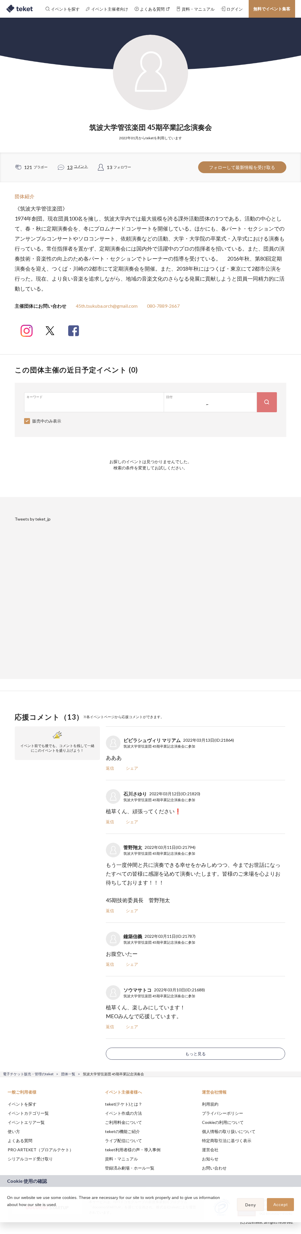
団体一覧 (68, 1074)
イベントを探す (22, 1104)
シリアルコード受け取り (30, 1158)
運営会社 (210, 1149)
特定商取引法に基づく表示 (226, 1140)
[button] (8, 1212)
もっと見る (195, 1053)
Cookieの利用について (223, 1122)
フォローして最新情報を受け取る (242, 167)
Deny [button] (250, 1204)
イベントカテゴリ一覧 (28, 1113)
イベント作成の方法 (123, 1113)
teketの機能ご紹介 (122, 1131)
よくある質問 (20, 1140)
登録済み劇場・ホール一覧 (129, 1167)
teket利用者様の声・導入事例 (132, 1149)
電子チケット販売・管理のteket (28, 1074)
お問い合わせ (214, 1167)
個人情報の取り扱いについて (228, 1131)
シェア (132, 768)
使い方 (14, 1131)
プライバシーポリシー (222, 1113)
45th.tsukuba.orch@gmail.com (107, 306)
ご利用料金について (123, 1122)
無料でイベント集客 (271, 8)
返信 (110, 768)
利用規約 (210, 1104)
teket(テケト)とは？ (123, 1104)
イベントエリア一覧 (26, 1122)
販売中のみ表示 (46, 420)
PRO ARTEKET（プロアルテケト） (40, 1149)
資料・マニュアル (121, 1158)
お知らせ (210, 1158)
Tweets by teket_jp (33, 518)
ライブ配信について (123, 1140)
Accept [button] (280, 1204)
